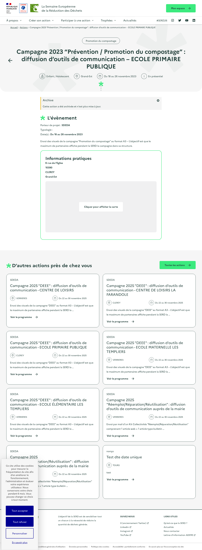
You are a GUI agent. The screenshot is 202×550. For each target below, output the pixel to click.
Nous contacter (172, 530)
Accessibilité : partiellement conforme (129, 546)
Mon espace (178, 8)
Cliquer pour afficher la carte (101, 206)
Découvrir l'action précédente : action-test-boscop (10, 60)
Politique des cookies (100, 546)
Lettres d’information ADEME (178, 534)
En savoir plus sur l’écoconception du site (166, 546)
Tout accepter (20, 510)
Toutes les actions (175, 265)
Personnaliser (19, 533)
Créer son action (39, 20)
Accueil (14, 27)
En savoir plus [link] (19, 542)
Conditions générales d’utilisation (51, 546)
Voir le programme (24, 317)
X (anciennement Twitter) (133, 523)
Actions (24, 27)
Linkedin (124, 526)
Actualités (129, 20)
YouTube (124, 534)
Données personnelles (78, 546)
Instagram (125, 530)
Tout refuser (20, 521)
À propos (12, 20)
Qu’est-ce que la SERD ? (175, 523)
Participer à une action (75, 20)
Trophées (107, 20)
